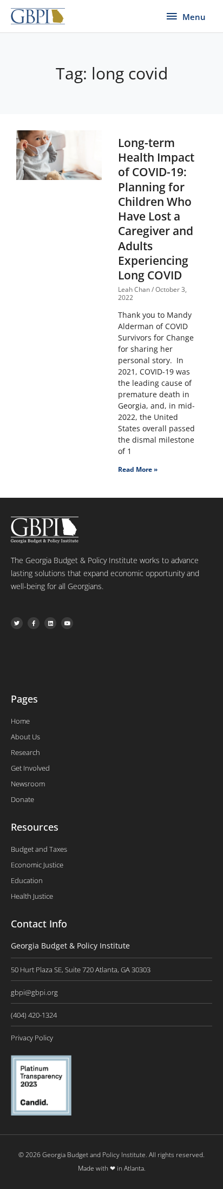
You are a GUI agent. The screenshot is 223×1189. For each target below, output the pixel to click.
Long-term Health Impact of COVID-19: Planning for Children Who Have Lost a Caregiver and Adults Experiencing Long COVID (156, 209)
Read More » (138, 469)
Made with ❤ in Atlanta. (112, 1168)
